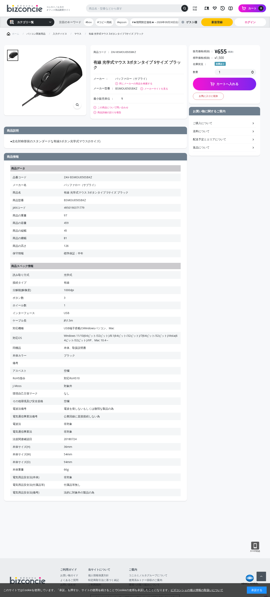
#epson (122, 22)
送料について (201, 131)
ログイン (250, 22)
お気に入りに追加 (208, 96)
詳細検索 (195, 8)
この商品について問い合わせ (112, 107)
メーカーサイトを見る (156, 88)
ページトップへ (261, 576)
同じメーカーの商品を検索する (135, 83)
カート (255, 8)
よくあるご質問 (69, 580)
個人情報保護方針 (98, 575)
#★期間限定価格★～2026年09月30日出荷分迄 (159, 22)
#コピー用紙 (104, 22)
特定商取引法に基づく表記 (103, 580)
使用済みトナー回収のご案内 (145, 580)
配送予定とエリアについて (209, 139)
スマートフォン (255, 547)
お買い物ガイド (69, 575)
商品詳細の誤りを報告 (109, 112)
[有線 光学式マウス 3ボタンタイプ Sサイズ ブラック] (52, 80)
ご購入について (202, 123)
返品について (201, 147)
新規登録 (217, 22)
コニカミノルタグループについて (148, 575)
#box (89, 22)
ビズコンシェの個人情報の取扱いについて (197, 590)
